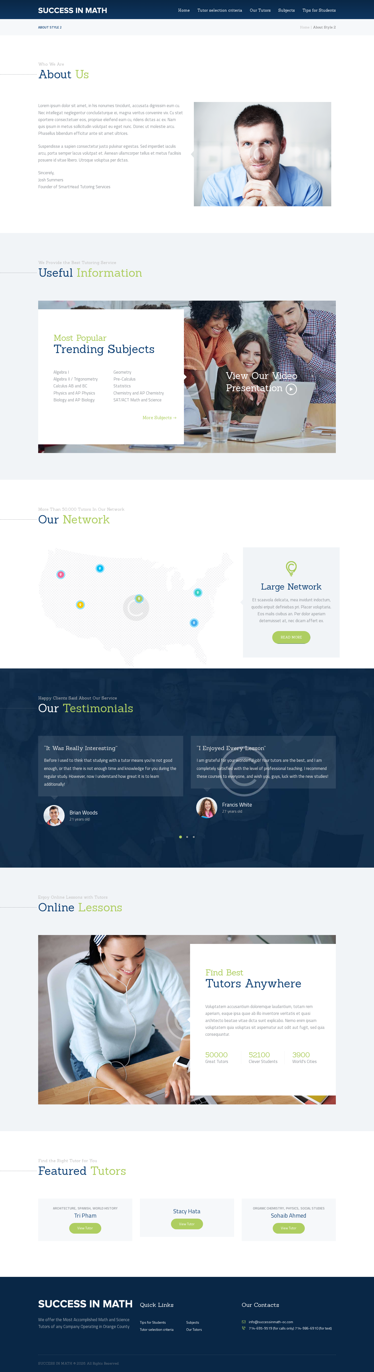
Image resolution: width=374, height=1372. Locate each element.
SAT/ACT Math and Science (137, 400)
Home (304, 27)
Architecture (64, 1208)
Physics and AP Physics (74, 393)
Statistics (122, 386)
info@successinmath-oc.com (271, 1321)
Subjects (192, 1322)
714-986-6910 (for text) (313, 1328)
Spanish (84, 1208)
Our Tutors (194, 1329)
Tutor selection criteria (157, 1329)
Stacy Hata (186, 1211)
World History (105, 1208)
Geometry (122, 372)
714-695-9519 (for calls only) (272, 1328)
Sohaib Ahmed (288, 1215)
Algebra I (61, 372)
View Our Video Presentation (261, 381)
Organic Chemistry (268, 1208)
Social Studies (312, 1208)
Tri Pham (85, 1215)
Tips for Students (153, 1322)
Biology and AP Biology (74, 400)
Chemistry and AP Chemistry (138, 393)
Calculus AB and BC (70, 386)
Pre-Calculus (124, 379)
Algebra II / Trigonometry (75, 379)
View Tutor (85, 1228)
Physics (292, 1208)
